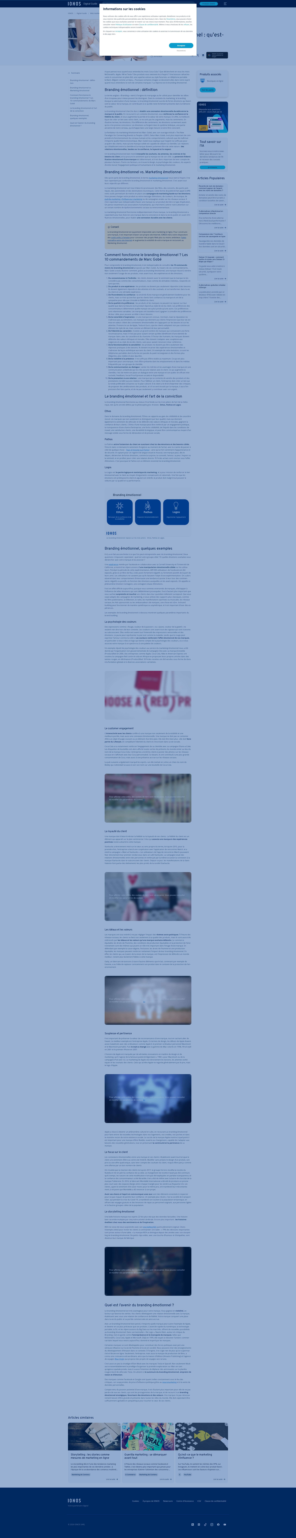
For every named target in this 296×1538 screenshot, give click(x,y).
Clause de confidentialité (148, 24)
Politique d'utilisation (124, 24)
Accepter (118, 31)
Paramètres (170, 19)
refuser (186, 24)
